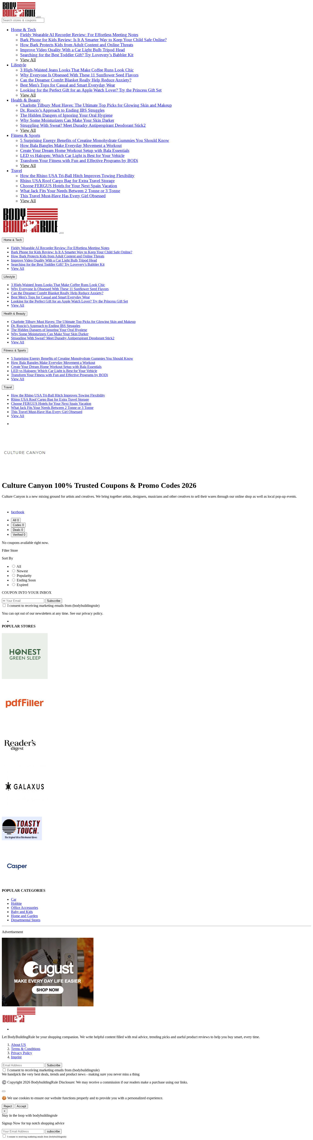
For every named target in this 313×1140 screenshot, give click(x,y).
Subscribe (53, 600)
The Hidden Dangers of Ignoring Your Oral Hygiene (66, 115)
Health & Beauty (26, 100)
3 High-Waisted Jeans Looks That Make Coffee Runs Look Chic (77, 70)
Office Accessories (24, 908)
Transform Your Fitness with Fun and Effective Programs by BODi (79, 160)
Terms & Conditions (25, 1049)
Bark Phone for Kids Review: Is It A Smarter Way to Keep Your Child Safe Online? (93, 39)
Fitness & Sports (25, 135)
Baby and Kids (22, 912)
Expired (22, 585)
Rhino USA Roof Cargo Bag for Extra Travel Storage (67, 180)
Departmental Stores (25, 920)
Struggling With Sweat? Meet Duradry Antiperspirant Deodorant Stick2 (83, 125)
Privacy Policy (21, 1053)
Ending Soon (26, 580)
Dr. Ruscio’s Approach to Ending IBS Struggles (62, 110)
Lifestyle (18, 64)
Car (13, 899)
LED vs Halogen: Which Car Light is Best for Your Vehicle (72, 155)
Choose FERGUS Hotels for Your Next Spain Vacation (68, 185)
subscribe (53, 1131)
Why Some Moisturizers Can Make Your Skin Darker (67, 120)
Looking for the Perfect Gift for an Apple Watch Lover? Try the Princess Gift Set (91, 90)
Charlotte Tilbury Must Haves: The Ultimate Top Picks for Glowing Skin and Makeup (96, 105)
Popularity (24, 576)
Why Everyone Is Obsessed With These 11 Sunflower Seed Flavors (79, 75)
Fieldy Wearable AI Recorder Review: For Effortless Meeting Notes (79, 34)
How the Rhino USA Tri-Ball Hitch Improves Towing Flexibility (77, 175)
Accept (21, 1106)
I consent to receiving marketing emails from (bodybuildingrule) (53, 606)
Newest (22, 571)
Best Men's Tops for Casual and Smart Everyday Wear (67, 85)
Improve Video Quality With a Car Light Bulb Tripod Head (72, 49)
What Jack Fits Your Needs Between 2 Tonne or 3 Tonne (70, 190)
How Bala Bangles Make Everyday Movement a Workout (71, 145)
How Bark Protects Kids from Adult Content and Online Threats (76, 44)
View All (28, 59)
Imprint (16, 1057)
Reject (8, 1106)
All (18, 566)
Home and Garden (24, 916)
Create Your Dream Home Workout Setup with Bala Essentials (74, 150)
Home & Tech (23, 29)
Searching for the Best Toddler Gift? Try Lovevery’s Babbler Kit (76, 54)
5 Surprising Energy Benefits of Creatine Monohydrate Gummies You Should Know (94, 140)
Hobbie (16, 903)
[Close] (62, 233)
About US (18, 1045)
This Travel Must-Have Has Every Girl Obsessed (63, 195)
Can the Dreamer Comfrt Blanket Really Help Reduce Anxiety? (75, 80)
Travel (16, 170)
